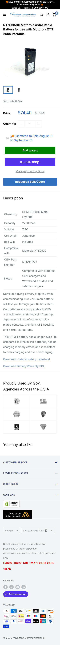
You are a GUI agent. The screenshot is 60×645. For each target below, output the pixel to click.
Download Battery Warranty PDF (24, 366)
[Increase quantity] (38, 123)
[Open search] (41, 14)
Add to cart (30, 150)
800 (42, 563)
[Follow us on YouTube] (17, 587)
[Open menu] (4, 14)
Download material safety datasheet (26, 359)
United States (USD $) (35, 530)
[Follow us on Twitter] (11, 587)
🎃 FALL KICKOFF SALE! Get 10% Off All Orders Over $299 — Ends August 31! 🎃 (30, 3)
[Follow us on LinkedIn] (23, 587)
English (9, 530)
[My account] (47, 14)
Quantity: (9, 123)
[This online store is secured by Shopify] (11, 502)
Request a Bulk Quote (30, 181)
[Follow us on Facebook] (5, 587)
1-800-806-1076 (40, 8)
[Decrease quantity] (21, 123)
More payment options (30, 171)
